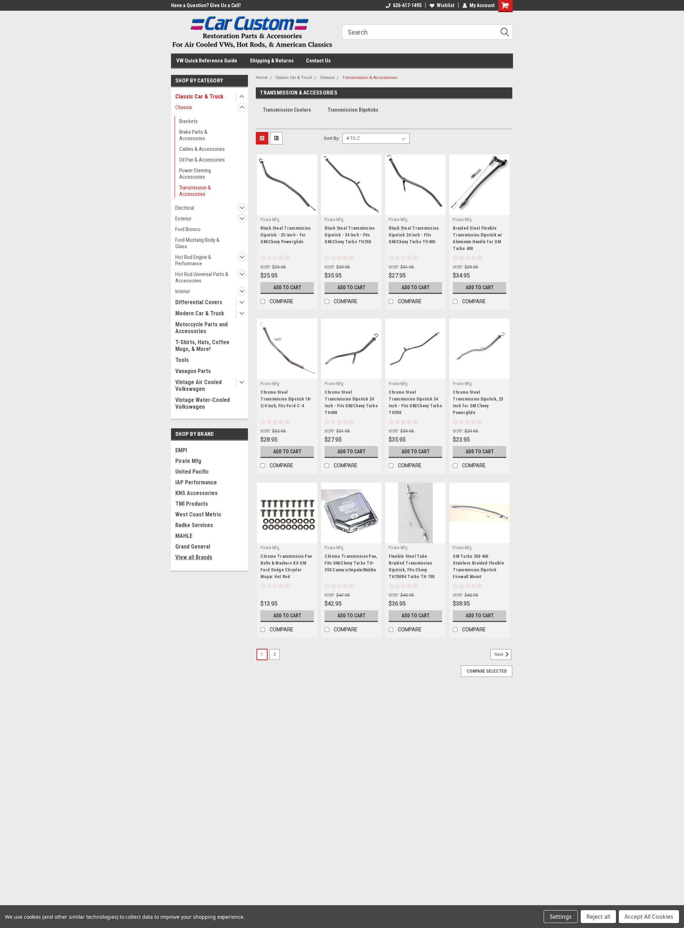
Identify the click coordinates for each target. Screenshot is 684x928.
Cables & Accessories (202, 149)
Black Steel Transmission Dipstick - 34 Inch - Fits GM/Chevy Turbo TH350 (349, 235)
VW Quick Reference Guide (206, 60)
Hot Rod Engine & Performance (193, 260)
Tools (182, 360)
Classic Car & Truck (199, 96)
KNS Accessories (196, 493)
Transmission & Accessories (195, 190)
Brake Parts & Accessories (193, 135)
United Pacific (192, 471)
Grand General (192, 546)
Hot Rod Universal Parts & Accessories (201, 277)
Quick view (287, 210)
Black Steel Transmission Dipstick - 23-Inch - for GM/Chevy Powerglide (285, 235)
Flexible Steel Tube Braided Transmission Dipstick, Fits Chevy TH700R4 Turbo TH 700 (411, 566)
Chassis (183, 107)
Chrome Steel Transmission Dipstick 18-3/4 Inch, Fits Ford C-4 (285, 399)
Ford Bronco (188, 229)
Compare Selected (487, 671)
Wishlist (445, 5)
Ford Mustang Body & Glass (197, 243)
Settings (561, 917)
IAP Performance (196, 482)
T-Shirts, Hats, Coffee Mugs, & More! (202, 345)
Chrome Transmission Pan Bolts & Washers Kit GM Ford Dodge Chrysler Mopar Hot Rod (286, 566)
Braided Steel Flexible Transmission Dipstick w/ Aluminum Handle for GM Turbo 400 (477, 238)
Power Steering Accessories (195, 173)
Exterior (183, 218)
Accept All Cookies (649, 917)
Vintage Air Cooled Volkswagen (198, 385)
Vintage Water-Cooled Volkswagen (202, 403)
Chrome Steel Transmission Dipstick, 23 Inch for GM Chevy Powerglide (478, 402)
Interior (182, 291)
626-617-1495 (407, 5)
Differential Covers (198, 302)
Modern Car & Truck (199, 313)
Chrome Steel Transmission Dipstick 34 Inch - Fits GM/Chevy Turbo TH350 (415, 402)
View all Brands (193, 557)
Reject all (598, 917)
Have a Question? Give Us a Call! (206, 5)
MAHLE (183, 535)
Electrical (184, 208)
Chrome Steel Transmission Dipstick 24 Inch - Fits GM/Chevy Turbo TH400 (351, 402)
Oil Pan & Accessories (202, 160)
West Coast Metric (198, 514)
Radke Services (194, 525)
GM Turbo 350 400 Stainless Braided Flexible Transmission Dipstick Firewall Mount (478, 566)
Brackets (188, 121)
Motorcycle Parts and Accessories (201, 328)
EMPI (181, 450)
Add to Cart (287, 287)
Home (262, 77)
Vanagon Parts (193, 371)
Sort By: (332, 138)
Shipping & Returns (272, 60)
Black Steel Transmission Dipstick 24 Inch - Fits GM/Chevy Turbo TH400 (414, 235)
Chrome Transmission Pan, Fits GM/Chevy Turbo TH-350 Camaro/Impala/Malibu (351, 563)
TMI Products (191, 503)
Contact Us (318, 60)
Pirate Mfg (188, 461)
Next (499, 654)
